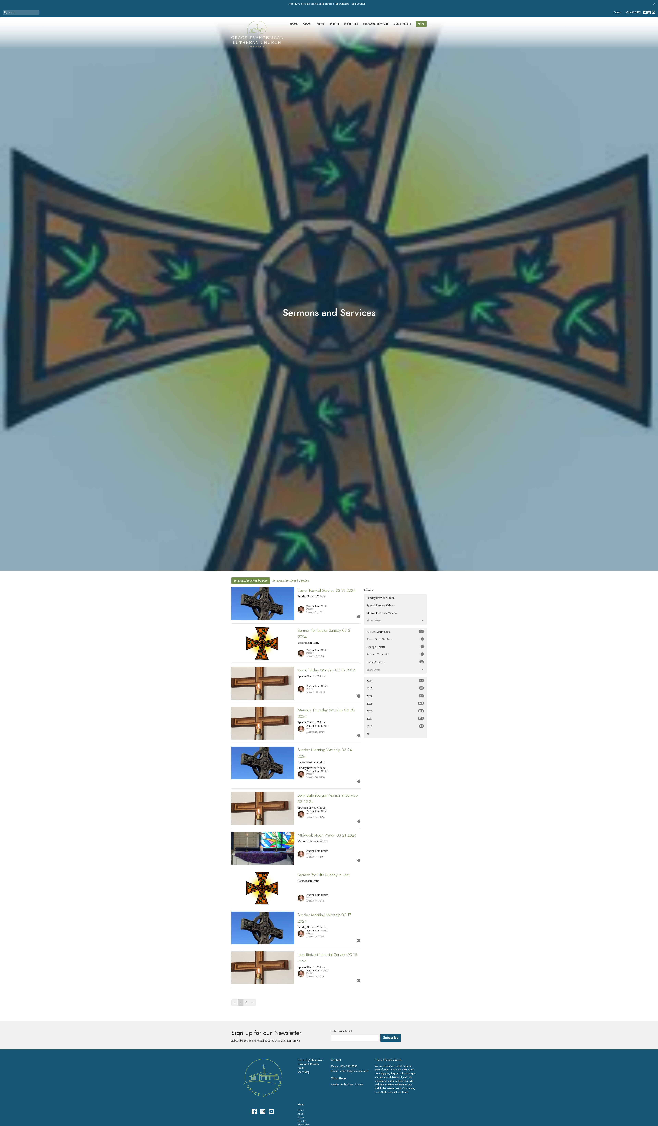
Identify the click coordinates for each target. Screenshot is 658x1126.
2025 (395, 688)
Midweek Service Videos (382, 613)
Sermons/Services (375, 24)
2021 (395, 718)
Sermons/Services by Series (290, 580)
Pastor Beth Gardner (395, 639)
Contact (617, 12)
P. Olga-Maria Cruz (395, 631)
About (307, 24)
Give (421, 24)
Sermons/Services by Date (251, 580)
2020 (395, 726)
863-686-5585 (633, 12)
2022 (395, 711)
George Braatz (395, 647)
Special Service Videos (380, 605)
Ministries (351, 24)
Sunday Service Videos (380, 598)
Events (334, 24)
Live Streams (402, 24)
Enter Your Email (341, 1031)
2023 (395, 703)
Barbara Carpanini (395, 654)
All (368, 734)
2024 (395, 696)
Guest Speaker (395, 662)
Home (294, 24)
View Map (304, 1072)
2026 (395, 680)
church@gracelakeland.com (355, 1071)
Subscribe (390, 1037)
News (320, 24)
